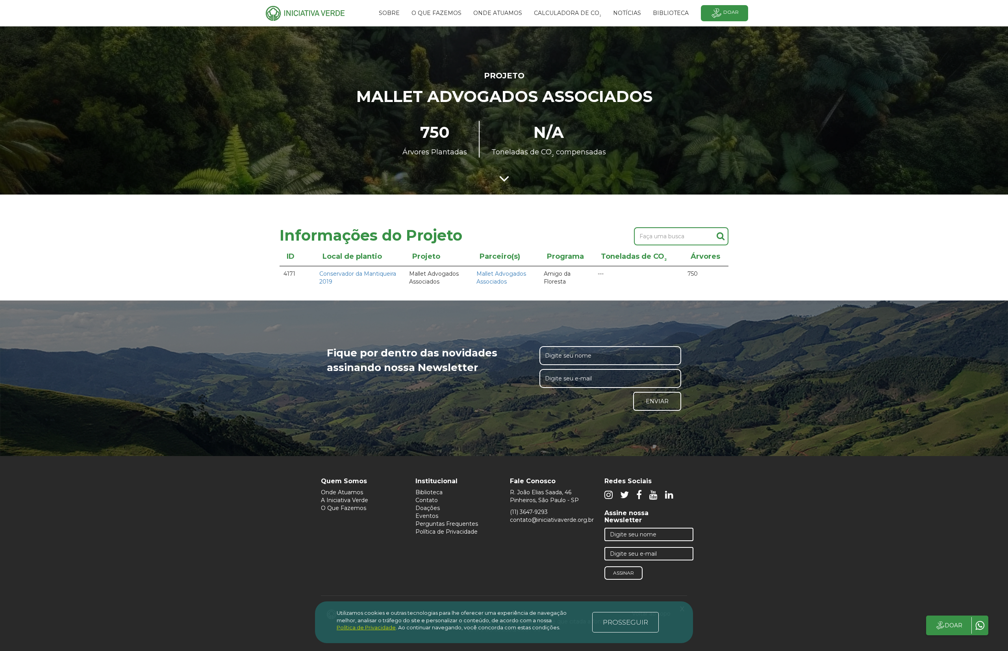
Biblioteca (429, 492)
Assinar (623, 573)
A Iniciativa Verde (344, 500)
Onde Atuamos (342, 492)
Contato (426, 500)
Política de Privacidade (446, 531)
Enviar (657, 401)
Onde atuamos (497, 13)
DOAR (953, 625)
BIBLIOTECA (671, 13)
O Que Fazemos (343, 508)
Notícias (627, 13)
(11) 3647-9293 (529, 512)
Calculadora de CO (567, 14)
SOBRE (389, 13)
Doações (427, 508)
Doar (731, 12)
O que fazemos (436, 13)
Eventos (426, 515)
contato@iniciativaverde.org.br (552, 519)
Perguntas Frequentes (446, 523)
